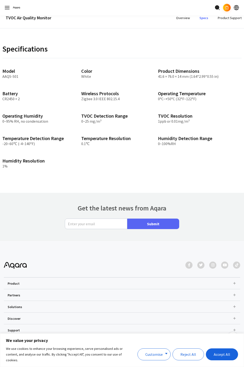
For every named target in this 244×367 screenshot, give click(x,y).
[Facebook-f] (189, 265)
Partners (14, 295)
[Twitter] (200, 265)
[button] (122, 283)
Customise (154, 354)
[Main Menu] (7, 7)
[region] (122, 350)
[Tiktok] (236, 265)
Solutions (15, 307)
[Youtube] (224, 265)
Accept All (222, 354)
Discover (14, 318)
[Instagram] (212, 265)
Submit (153, 223)
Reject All (188, 354)
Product (14, 283)
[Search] (217, 7)
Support (14, 330)
